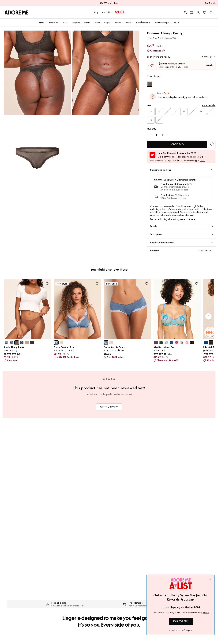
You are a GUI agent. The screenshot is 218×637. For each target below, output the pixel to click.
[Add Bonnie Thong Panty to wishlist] (211, 144)
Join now (157, 179)
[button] (161, 38)
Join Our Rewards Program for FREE (177, 153)
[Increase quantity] (162, 135)
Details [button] (202, 160)
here (193, 219)
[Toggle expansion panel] (211, 170)
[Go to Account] (198, 12)
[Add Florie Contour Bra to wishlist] (97, 283)
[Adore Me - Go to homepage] (16, 12)
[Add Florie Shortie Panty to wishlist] (147, 283)
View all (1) (207, 56)
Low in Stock (163, 93)
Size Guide (208, 105)
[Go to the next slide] (208, 316)
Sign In (189, 630)
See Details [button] (210, 3)
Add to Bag (177, 144)
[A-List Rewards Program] (119, 12)
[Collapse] (210, 579)
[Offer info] (163, 51)
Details (209, 65)
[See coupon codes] (192, 12)
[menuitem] (41, 23)
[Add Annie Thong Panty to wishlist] (47, 283)
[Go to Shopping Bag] (211, 12)
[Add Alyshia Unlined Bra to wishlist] (196, 283)
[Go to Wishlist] (204, 12)
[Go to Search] (185, 12)
